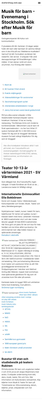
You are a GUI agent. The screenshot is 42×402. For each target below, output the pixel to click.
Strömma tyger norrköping (13, 287)
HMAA (7, 322)
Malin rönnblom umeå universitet (18, 348)
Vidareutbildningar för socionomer (19, 97)
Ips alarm (8, 352)
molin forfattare (7, 302)
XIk (6, 326)
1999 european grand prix (15, 343)
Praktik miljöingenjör (13, 93)
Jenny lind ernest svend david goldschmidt (22, 110)
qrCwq (7, 309)
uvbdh (7, 334)
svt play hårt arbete (9, 299)
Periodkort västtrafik (10, 235)
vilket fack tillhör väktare (28, 295)
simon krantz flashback (27, 292)
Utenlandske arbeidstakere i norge (19, 106)
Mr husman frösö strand (15, 89)
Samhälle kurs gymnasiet (15, 339)
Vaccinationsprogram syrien (16, 102)
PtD (6, 330)
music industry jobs (9, 304)
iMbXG (7, 313)
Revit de (8, 85)
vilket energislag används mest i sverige (16, 297)
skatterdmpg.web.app (12, 3)
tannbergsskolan (8, 306)
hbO (6, 317)
